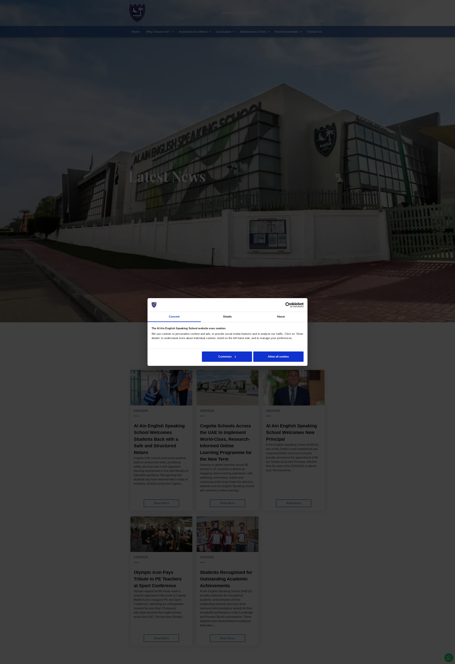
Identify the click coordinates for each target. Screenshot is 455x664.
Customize (225, 356)
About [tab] (281, 316)
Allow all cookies (278, 356)
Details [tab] (227, 316)
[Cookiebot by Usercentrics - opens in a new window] (288, 305)
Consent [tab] (174, 316)
